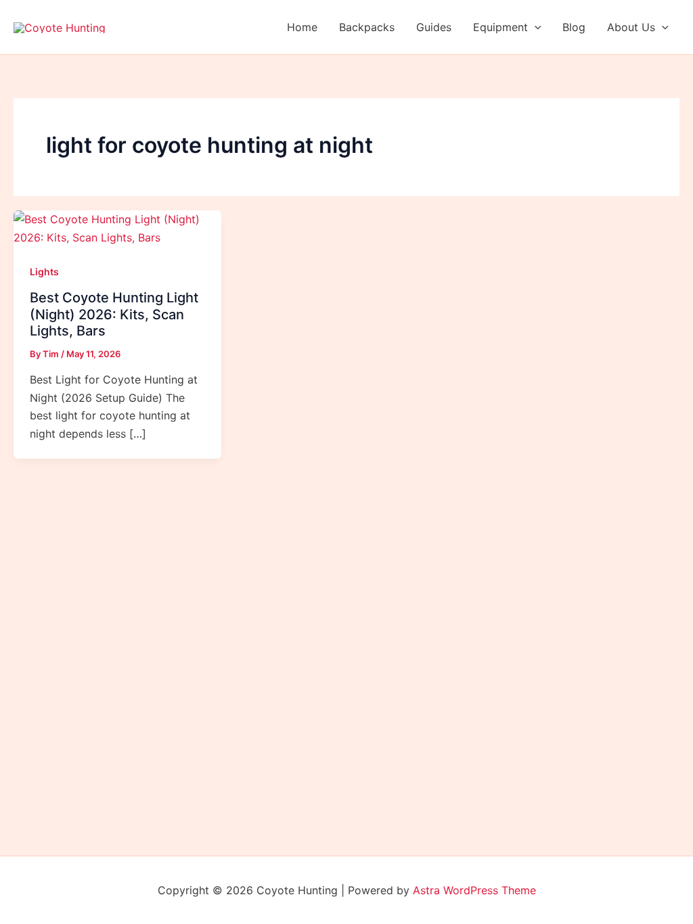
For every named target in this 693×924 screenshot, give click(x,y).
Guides (433, 27)
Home (302, 27)
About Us (631, 27)
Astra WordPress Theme (474, 890)
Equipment (500, 27)
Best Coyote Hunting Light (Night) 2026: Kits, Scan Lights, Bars (114, 314)
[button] (534, 27)
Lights (44, 271)
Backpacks (367, 27)
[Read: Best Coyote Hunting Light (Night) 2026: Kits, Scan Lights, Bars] (117, 227)
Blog (573, 27)
